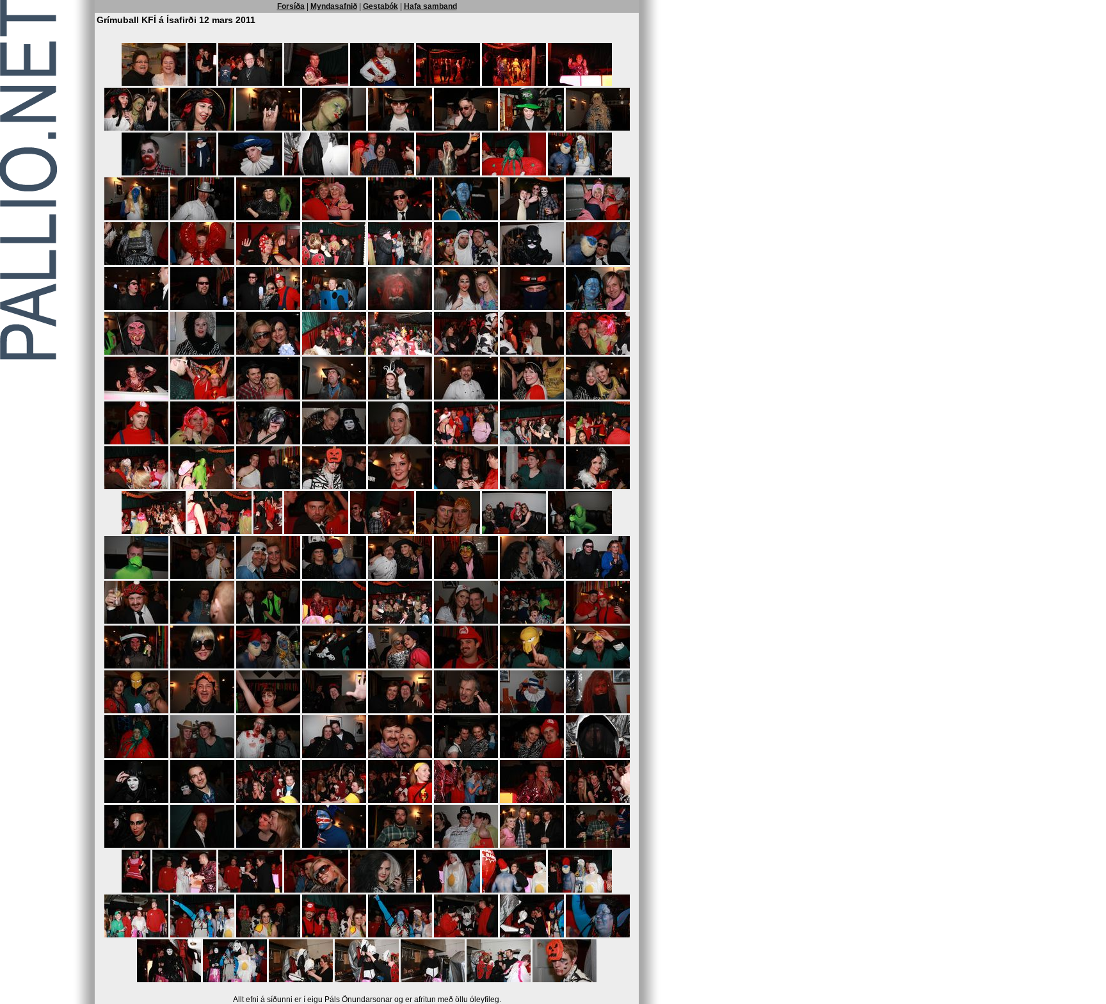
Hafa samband (430, 6)
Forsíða (291, 6)
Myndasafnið (333, 6)
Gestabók (380, 6)
